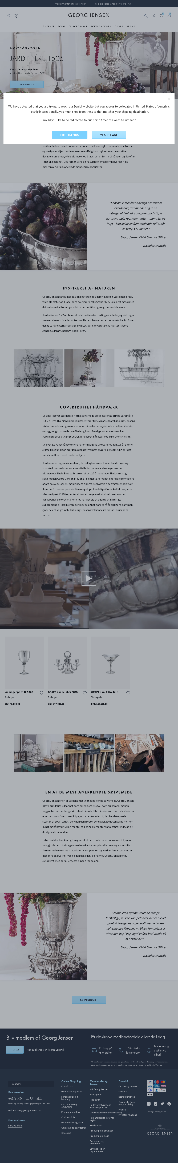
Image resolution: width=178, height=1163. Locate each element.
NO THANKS (69, 135)
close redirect (169, 99)
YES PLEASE (109, 135)
